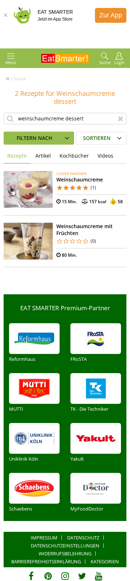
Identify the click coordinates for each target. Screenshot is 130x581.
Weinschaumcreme (79, 179)
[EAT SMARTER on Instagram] (65, 576)
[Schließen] (5, 15)
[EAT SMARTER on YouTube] (99, 576)
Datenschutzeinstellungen (65, 545)
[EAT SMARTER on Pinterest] (48, 576)
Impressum (44, 537)
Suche (104, 62)
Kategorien (105, 561)
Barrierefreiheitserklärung (46, 561)
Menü (10, 62)
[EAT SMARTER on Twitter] (82, 576)
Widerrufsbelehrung (65, 553)
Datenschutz (83, 537)
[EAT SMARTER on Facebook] (31, 576)
